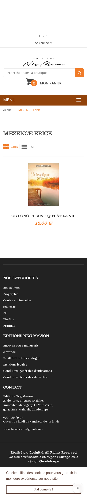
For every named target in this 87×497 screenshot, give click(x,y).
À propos (9, 352)
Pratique (9, 326)
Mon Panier (50, 83)
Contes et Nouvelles (17, 300)
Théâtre (8, 319)
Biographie (10, 294)
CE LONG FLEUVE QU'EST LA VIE (43, 216)
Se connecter (43, 43)
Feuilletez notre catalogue (21, 358)
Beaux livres (11, 288)
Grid (14, 147)
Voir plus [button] (66, 478)
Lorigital (36, 452)
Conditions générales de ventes (25, 377)
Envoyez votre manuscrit (20, 345)
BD (5, 313)
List (32, 147)
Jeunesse (9, 307)
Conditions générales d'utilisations (27, 371)
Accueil (8, 110)
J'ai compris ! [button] (43, 489)
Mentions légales (15, 364)
